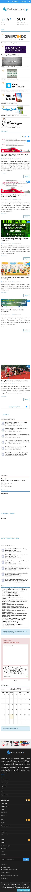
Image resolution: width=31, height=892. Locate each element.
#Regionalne (4, 173)
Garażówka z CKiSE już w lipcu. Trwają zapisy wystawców (16, 423)
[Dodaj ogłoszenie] (26, 800)
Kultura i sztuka (4, 835)
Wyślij (15, 680)
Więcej (26, 176)
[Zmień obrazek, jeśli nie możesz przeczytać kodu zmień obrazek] (27, 676)
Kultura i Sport (4, 783)
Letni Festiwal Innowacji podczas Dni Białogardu (12, 310)
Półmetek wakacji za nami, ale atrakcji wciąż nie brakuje (15, 278)
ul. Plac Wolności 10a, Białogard (10, 538)
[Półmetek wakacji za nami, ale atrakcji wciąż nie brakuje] (15, 269)
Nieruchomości (4, 806)
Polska (2, 789)
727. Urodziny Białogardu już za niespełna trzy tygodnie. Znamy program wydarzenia (17, 441)
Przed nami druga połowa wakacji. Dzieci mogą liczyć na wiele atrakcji (16, 447)
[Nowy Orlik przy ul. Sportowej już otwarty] (15, 372)
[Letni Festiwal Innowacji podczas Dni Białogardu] (15, 303)
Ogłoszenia (5, 414)
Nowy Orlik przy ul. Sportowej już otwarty (14, 381)
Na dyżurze (4, 490)
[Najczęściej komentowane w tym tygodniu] (28, 136)
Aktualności (4, 131)
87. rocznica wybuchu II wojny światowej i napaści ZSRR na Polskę (14, 155)
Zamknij (26, 890)
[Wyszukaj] (8, 1)
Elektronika (3, 815)
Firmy (2, 30)
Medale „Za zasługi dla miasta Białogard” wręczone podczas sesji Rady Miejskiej (16, 453)
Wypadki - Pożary (5, 795)
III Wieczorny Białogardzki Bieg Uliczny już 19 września (14, 239)
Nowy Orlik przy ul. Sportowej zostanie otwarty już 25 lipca (16, 429)
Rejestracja (15, 1)
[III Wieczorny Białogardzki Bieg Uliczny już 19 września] (15, 228)
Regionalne (3, 786)
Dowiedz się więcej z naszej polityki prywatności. (18, 887)
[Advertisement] (15, 349)
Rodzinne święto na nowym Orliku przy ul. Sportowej (17, 435)
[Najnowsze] (22, 136)
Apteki (2, 823)
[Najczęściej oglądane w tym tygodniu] (25, 136)
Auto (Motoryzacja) (5, 826)
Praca (2, 809)
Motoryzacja (4, 803)
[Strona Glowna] (15, 752)
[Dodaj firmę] (26, 820)
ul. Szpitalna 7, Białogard (8, 513)
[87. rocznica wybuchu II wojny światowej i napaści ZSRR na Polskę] (15, 145)
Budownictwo (4, 829)
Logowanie (23, 1)
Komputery (3, 832)
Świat (2, 792)
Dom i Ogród (4, 812)
